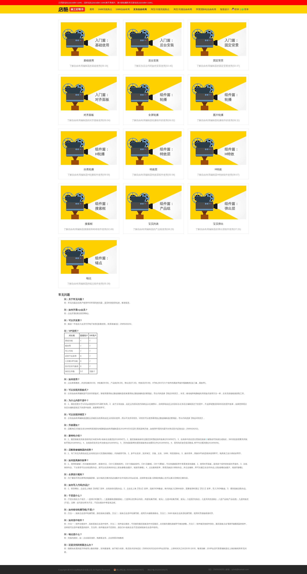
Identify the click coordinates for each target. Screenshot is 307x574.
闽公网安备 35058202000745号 (130, 570)
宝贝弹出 (218, 223)
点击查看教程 (73, 383)
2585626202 (191, 429)
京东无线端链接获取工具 (233, 393)
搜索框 (89, 223)
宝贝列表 (153, 223)
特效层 (153, 169)
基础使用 (89, 60)
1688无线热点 (105, 9)
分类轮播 (89, 169)
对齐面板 (89, 115)
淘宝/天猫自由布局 (182, 9)
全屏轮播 (153, 115)
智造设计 (224, 9)
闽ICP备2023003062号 (158, 570)
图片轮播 (218, 115)
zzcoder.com (75, 2)
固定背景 (218, 60)
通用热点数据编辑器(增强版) (139, 393)
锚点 (88, 278)
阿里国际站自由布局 (206, 9)
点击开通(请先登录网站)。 (79, 313)
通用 (92, 9)
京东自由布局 (140, 9)
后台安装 (153, 60)
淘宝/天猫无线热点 (160, 9)
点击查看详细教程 (116, 538)
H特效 (218, 169)
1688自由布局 (123, 9)
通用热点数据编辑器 (115, 393)
